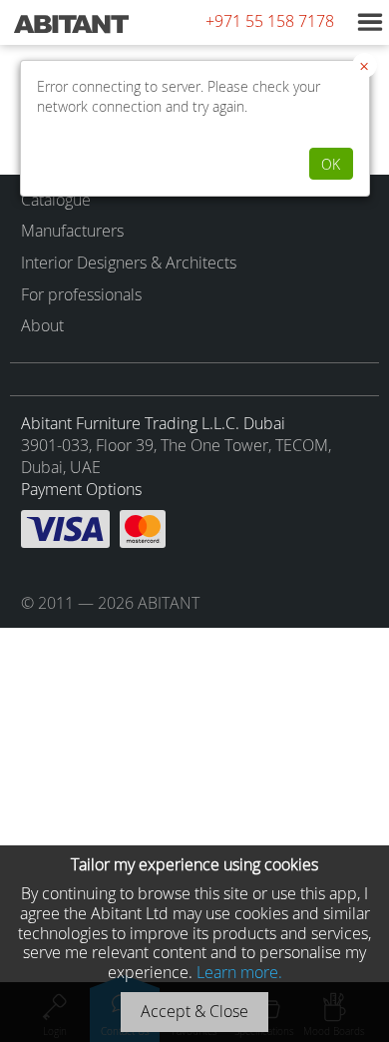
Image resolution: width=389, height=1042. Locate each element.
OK (330, 164)
